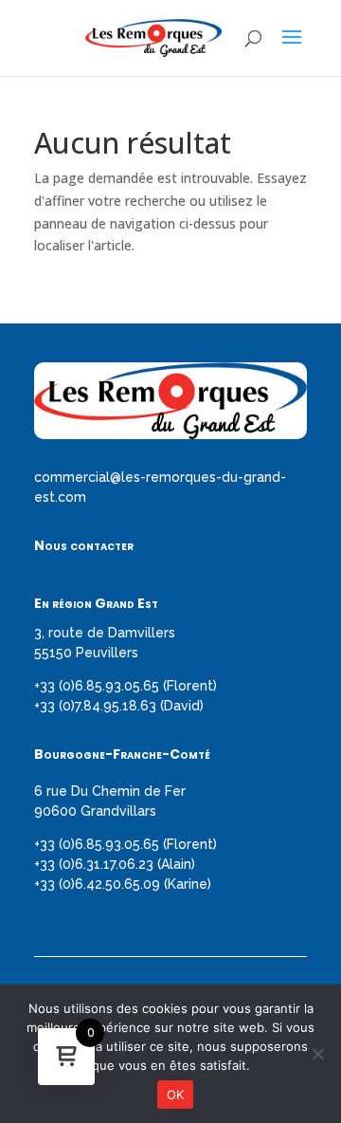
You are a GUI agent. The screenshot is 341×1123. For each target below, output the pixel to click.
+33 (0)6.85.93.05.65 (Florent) (125, 685)
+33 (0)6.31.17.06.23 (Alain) (114, 864)
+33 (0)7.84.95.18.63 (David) (119, 705)
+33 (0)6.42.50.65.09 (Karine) (122, 884)
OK (176, 1094)
